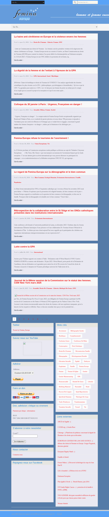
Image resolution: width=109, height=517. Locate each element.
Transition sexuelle (65, 407)
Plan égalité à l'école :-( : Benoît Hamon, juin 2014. (74, 482)
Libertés (90, 381)
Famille (78, 177)
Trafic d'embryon (64, 402)
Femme (55, 42)
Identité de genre (78, 381)
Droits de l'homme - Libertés (43, 42)
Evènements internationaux (66, 177)
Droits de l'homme (65, 351)
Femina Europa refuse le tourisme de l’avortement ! (41, 138)
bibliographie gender (77, 331)
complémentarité (75, 336)
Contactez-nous (18, 455)
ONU (60, 42)
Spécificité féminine (65, 397)
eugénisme (62, 366)
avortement (62, 331)
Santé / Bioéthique (52, 76)
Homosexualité (63, 381)
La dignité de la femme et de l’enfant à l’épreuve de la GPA (45, 70)
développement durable (79, 356)
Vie (48, 143)
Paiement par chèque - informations (24, 411)
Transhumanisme (79, 402)
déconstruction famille (83, 351)
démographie (63, 356)
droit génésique (77, 346)
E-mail (15, 433)
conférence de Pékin (80, 341)
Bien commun (39, 177)
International (41, 76)
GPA (35, 76)
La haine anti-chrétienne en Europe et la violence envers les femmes (50, 36)
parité (87, 386)
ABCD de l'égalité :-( (64, 422)
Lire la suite (18, 60)
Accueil (59, 514)
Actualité (36, 110)
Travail (77, 407)
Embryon (87, 361)
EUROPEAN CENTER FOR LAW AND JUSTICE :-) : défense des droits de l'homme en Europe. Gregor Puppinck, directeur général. (76, 443)
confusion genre (64, 341)
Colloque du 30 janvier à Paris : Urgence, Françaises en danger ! (48, 104)
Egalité (77, 361)
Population (17, 182)
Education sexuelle (65, 361)
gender (85, 371)
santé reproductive (82, 392)
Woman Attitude (63, 503)
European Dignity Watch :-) (66, 452)
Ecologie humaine (50, 177)
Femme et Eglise (73, 371)
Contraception (63, 346)
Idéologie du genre (65, 288)
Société (53, 110)
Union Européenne (41, 143)
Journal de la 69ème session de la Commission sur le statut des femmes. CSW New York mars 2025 (52, 281)
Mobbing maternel (64, 386)
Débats (42, 110)
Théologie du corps (82, 397)
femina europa (84, 366)
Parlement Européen (64, 476)
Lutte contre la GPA (24, 246)
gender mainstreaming (66, 376)
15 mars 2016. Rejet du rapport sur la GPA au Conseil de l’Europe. (32, 514)
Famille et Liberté (63, 457)
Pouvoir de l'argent (65, 392)
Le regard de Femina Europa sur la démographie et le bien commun (49, 172)
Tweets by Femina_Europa (21, 330)
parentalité (78, 386)
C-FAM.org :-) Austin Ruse (66, 427)
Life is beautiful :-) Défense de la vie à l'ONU (72, 471)
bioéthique (62, 336)
